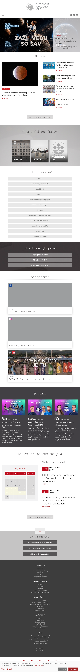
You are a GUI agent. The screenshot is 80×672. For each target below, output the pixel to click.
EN (77, 15)
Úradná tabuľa (40, 622)
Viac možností (6, 669)
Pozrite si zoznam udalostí (40, 517)
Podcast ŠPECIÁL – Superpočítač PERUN (36, 423)
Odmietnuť (62, 669)
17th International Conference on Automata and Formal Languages (59, 478)
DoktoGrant (40, 608)
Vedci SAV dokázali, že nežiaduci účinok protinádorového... (65, 101)
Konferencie (40, 587)
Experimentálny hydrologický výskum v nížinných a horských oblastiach (59, 500)
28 (24, 493)
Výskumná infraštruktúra (40, 592)
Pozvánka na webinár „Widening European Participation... (65, 65)
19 (15, 489)
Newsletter (40, 620)
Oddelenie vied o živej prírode (40, 548)
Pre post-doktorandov (40, 602)
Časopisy (40, 588)
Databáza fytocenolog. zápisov (40, 640)
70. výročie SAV (40, 624)
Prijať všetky (72, 669)
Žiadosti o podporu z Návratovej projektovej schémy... (65, 88)
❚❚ (15, 142)
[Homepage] (30, 7)
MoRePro (40, 606)
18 (11, 489)
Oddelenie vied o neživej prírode (40, 542)
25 (11, 493)
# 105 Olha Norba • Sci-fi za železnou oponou (64, 423)
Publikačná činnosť (40, 590)
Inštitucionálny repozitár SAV (40, 636)
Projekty (40, 585)
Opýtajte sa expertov (40, 537)
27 (20, 493)
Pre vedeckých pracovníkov (40, 604)
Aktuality (40, 618)
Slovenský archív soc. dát (40, 638)
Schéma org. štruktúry (40, 571)
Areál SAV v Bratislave (40, 626)
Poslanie (40, 569)
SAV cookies (39, 665)
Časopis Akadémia (40, 642)
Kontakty (40, 575)
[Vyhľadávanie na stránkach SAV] (71, 15)
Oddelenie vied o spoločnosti (40, 554)
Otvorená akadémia (40, 644)
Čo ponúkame (40, 628)
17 (7, 489)
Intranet (40, 649)
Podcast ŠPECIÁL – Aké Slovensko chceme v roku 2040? (11, 424)
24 (7, 493)
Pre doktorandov (40, 600)
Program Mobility (40, 610)
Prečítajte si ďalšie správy (40, 117)
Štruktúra (40, 573)
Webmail (40, 651)
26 (15, 493)
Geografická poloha (40, 577)
